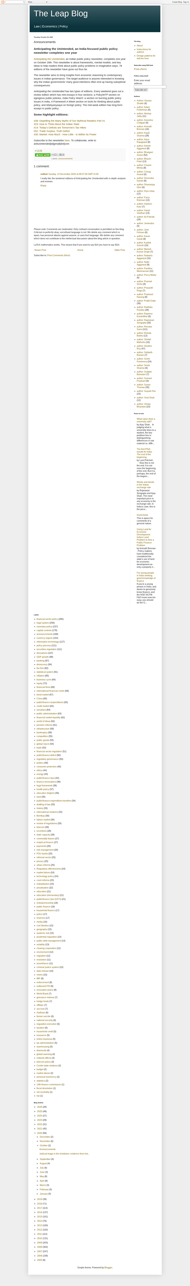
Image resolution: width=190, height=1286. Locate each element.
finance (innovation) (46, 782)
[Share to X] (58, 154)
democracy (42, 664)
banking (41, 660)
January (44, 1194)
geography (42, 929)
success (41, 1009)
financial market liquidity (48, 717)
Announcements (47, 1149)
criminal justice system (48, 967)
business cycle (44, 679)
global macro (43, 744)
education (41, 891)
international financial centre (50, 691)
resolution (41, 959)
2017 (40, 1208)
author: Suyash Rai (146, 391)
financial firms (43, 687)
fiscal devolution (45, 1088)
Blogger (108, 1267)
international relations (47, 812)
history (40, 808)
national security (45, 1020)
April (42, 1181)
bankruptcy (42, 732)
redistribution (43, 884)
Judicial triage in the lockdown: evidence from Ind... (64, 1154)
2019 (40, 1199)
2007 (40, 1251)
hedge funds (43, 1001)
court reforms (43, 880)
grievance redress (45, 997)
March (43, 1185)
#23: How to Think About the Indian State (56, 124)
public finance (43, 906)
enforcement (43, 982)
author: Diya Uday (146, 191)
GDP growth (43, 657)
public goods (43, 740)
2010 (40, 1238)
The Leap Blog (61, 13)
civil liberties (43, 925)
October (44, 1145)
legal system (43, 623)
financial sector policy (47, 619)
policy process (44, 645)
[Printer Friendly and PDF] (42, 155)
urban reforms (43, 865)
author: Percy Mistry (146, 275)
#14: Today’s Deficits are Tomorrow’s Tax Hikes (60, 127)
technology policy (45, 876)
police (40, 914)
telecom (40, 827)
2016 (40, 1212)
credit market (43, 706)
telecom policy (44, 1062)
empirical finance (45, 842)
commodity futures (46, 838)
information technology (48, 642)
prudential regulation (47, 937)
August (43, 1163)
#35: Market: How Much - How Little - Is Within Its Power (65, 134)
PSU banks (42, 853)
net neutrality (43, 1092)
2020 (40, 1133)
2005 (40, 1260)
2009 (40, 1242)
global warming (44, 1054)
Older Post (119, 250)
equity (40, 683)
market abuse (43, 1073)
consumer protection (47, 766)
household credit (45, 1031)
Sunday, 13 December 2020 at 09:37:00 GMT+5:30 (73, 174)
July (42, 1168)
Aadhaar (41, 1012)
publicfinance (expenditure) (50, 702)
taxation (40, 1028)
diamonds (41, 1050)
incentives (42, 831)
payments (41, 846)
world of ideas (43, 721)
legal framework (44, 785)
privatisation (43, 888)
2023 (40, 1120)
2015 (40, 1216)
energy (40, 774)
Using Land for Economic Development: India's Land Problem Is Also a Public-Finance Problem (145, 537)
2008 (40, 1247)
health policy (43, 789)
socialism (41, 710)
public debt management (49, 941)
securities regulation (46, 649)
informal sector (44, 857)
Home (80, 250)
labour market (43, 819)
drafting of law (43, 804)
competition (42, 736)
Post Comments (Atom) (58, 255)
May (42, 1176)
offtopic (40, 1005)
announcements (65, 158)
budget (40, 1069)
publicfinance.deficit (46, 755)
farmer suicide (43, 1016)
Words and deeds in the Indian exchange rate (145, 485)
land (39, 797)
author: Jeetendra (145, 223)
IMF (38, 978)
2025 (40, 1111)
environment (43, 952)
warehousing (43, 1046)
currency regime (44, 638)
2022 (40, 1124)
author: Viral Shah (146, 397)
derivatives (42, 653)
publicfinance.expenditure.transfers (54, 801)
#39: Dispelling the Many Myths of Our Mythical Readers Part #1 (69, 120)
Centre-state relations (47, 1065)
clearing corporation (46, 948)
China (40, 698)
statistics (41, 1081)
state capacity (43, 834)
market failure (43, 872)
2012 (40, 1230)
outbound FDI (43, 986)
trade (39, 747)
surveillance (43, 963)
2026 (40, 1107)
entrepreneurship (45, 903)
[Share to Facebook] (60, 154)
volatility (41, 944)
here (67, 140)
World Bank (42, 993)
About (140, 45)
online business (44, 1039)
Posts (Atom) (140, 69)
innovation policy (45, 990)
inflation (40, 676)
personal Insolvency (46, 1077)
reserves (41, 918)
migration (41, 956)
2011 (39, 1234)
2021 (40, 1128)
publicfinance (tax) (46, 778)
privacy (40, 861)
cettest (44, 174)
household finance (46, 910)
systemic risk (43, 933)
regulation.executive (46, 1024)
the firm (40, 668)
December (45, 1137)
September (45, 1159)
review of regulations (47, 823)
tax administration (45, 1043)
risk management (45, 850)
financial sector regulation (49, 751)
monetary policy (44, 626)
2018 (40, 1203)
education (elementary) (48, 895)
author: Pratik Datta (146, 301)
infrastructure (43, 729)
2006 (40, 1256)
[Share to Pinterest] (63, 154)
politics (40, 763)
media (40, 922)
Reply (43, 185)
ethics (39, 770)
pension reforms (44, 725)
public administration (47, 713)
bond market (43, 694)
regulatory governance (48, 759)
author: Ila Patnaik (146, 217)
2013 (40, 1225)
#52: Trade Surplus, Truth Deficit (52, 131)
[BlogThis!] (55, 154)
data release (43, 971)
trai (38, 1096)
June (42, 1172)
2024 (40, 1116)
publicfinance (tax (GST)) (49, 899)
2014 (40, 1221)
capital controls (44, 630)
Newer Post (40, 250)
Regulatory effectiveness (49, 869)
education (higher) (46, 793)
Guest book (142, 515)
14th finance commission (49, 1084)
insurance (41, 1035)
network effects (44, 1058)
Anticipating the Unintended (49, 59)
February (44, 1189)
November (45, 1141)
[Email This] (52, 154)
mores (40, 975)
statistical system (45, 672)
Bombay (41, 816)
